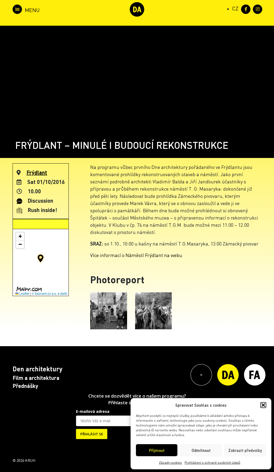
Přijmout (157, 450)
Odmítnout (201, 450)
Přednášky (25, 385)
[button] (263, 405)
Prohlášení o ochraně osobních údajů (212, 462)
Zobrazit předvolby (245, 450)
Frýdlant (36, 172)
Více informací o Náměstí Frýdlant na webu (136, 255)
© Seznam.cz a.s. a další (49, 293)
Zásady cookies (170, 462)
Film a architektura (36, 377)
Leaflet (23, 293)
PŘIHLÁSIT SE (91, 434)
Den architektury (37, 369)
